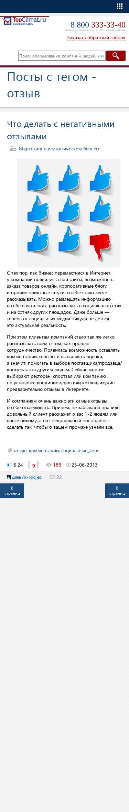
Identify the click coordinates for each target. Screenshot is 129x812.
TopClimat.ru (24, 26)
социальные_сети (80, 450)
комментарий (44, 450)
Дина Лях (20, 477)
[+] (38, 465)
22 (59, 477)
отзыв (20, 450)
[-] (28, 465)
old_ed (35, 477)
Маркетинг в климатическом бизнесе (59, 148)
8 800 (98, 24)
